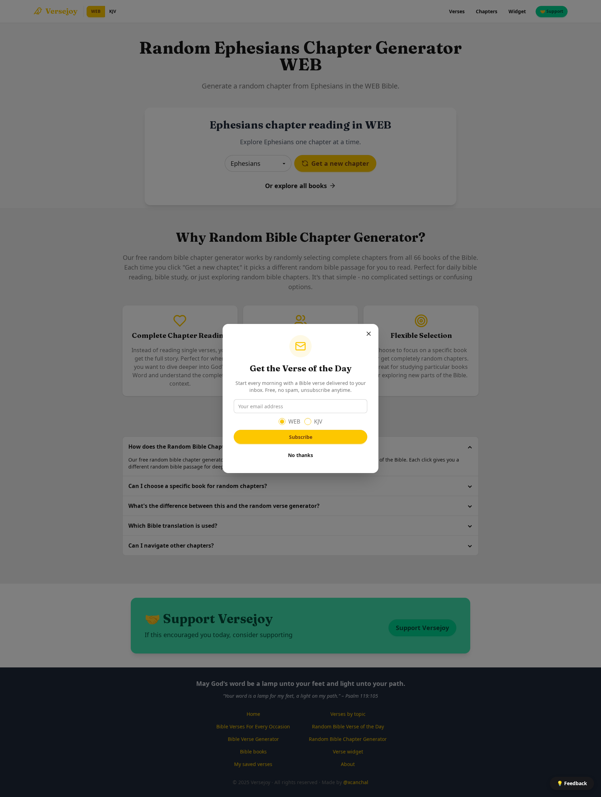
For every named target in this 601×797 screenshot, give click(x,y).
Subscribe (300, 437)
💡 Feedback (572, 783)
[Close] (368, 333)
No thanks (300, 455)
